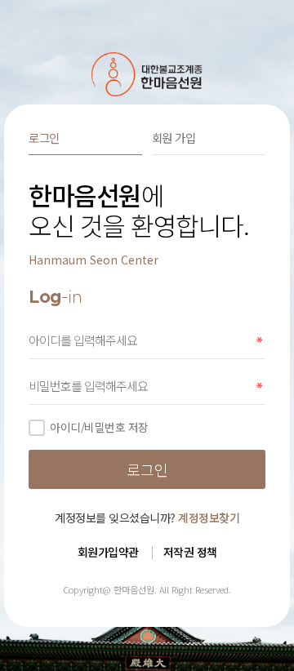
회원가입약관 (108, 552)
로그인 (44, 137)
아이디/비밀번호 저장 (99, 427)
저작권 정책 (190, 552)
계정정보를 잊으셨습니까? (147, 517)
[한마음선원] (147, 74)
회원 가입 (174, 137)
